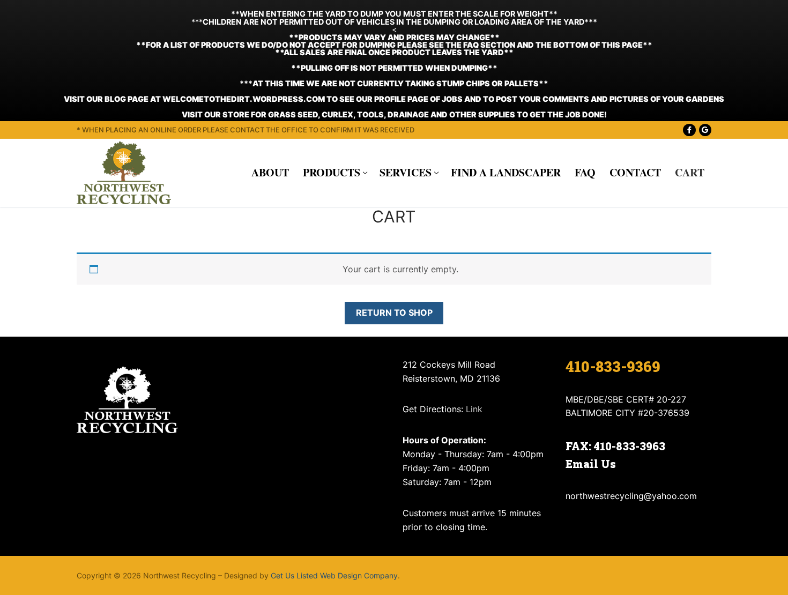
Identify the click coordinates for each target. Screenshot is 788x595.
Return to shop (394, 312)
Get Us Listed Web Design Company (334, 575)
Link (474, 409)
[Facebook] (689, 130)
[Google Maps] (705, 130)
